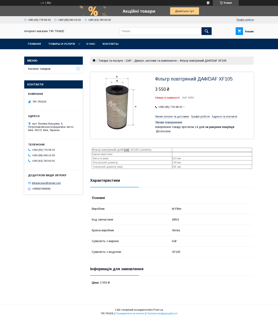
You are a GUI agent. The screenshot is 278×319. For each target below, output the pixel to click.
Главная (34, 43)
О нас (90, 43)
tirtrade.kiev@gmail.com (46, 183)
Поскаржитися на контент (130, 313)
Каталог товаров (39, 68)
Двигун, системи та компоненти (155, 60)
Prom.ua (158, 309)
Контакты (110, 43)
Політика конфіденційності (162, 313)
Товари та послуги (110, 60)
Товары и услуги (61, 43)
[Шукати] (206, 31)
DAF (128, 60)
